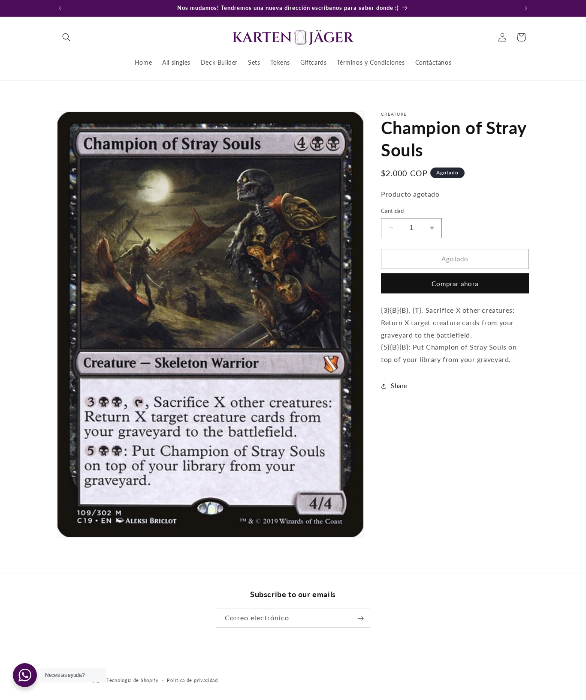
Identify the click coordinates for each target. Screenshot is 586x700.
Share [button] (399, 385)
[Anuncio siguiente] (526, 8)
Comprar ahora (455, 283)
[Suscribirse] (360, 618)
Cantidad (392, 210)
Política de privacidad (192, 679)
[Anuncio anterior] (60, 8)
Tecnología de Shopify (132, 680)
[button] (66, 37)
